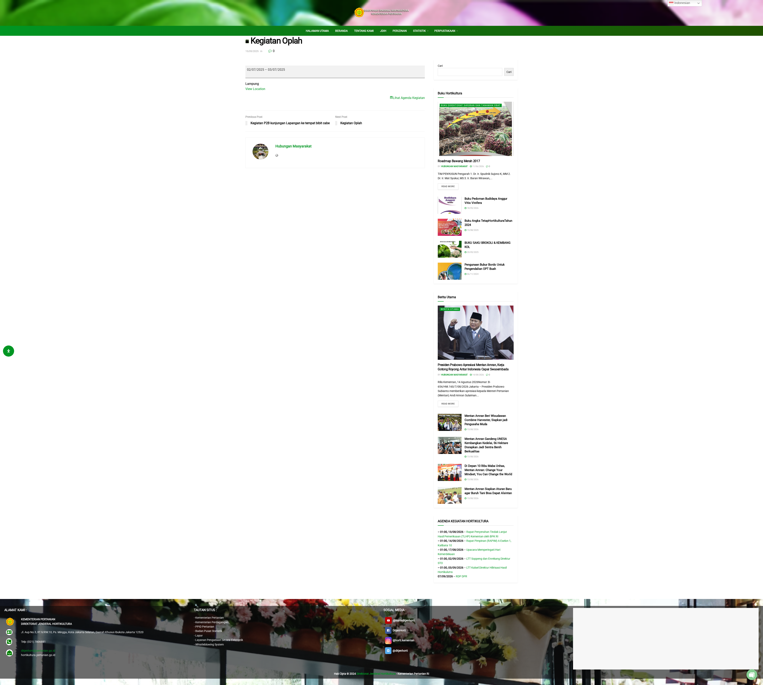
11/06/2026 (478, 166)
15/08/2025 (472, 230)
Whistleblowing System (209, 644)
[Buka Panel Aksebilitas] (8, 351)
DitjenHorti (398, 630)
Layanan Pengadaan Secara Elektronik (219, 639)
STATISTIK (419, 30)
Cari (440, 65)
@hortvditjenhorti (403, 620)
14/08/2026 (478, 374)
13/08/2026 (472, 429)
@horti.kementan (403, 640)
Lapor (199, 635)
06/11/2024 (472, 274)
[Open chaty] (752, 674)
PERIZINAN (400, 30)
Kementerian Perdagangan (212, 622)
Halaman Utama (317, 30)
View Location (255, 89)
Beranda (341, 30)
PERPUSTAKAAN (444, 30)
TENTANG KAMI (364, 30)
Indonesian (682, 3)
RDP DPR (461, 576)
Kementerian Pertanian (209, 617)
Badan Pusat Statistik (208, 631)
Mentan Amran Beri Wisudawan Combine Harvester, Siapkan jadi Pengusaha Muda (486, 420)
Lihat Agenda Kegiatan (409, 98)
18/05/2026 (472, 208)
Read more (448, 186)
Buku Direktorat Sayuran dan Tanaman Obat (471, 105)
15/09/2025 (252, 51)
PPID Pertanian (204, 626)
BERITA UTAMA (450, 309)
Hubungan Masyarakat (293, 146)
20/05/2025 (472, 252)
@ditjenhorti (399, 650)
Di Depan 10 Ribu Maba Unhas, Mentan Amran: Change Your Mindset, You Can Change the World (488, 470)
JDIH (383, 30)
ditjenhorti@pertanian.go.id (38, 650)
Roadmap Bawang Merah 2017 (459, 161)
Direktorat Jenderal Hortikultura (376, 673)
